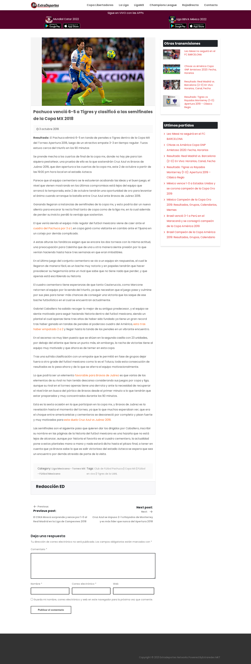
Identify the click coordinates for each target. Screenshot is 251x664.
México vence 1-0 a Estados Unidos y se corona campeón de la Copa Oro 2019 (191, 188)
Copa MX (130, 468)
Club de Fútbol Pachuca (108, 468)
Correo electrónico (84, 584)
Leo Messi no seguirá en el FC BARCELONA (199, 52)
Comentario (39, 549)
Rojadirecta (190, 5)
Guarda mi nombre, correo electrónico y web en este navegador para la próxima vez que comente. (93, 599)
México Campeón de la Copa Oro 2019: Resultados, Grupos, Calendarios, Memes (192, 205)
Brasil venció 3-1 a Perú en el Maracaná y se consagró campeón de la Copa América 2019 (190, 221)
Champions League (163, 5)
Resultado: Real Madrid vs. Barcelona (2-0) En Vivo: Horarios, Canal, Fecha (199, 85)
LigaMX (139, 5)
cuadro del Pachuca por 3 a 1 (52, 228)
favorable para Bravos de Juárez (97, 375)
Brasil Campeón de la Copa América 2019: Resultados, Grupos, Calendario (191, 234)
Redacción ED (50, 486)
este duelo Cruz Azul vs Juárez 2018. (87, 420)
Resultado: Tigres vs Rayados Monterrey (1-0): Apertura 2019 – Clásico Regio (199, 102)
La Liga (124, 5)
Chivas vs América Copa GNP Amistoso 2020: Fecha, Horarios (200, 69)
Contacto (211, 5)
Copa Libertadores (100, 5)
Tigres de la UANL (107, 473)
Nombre (36, 584)
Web (115, 584)
